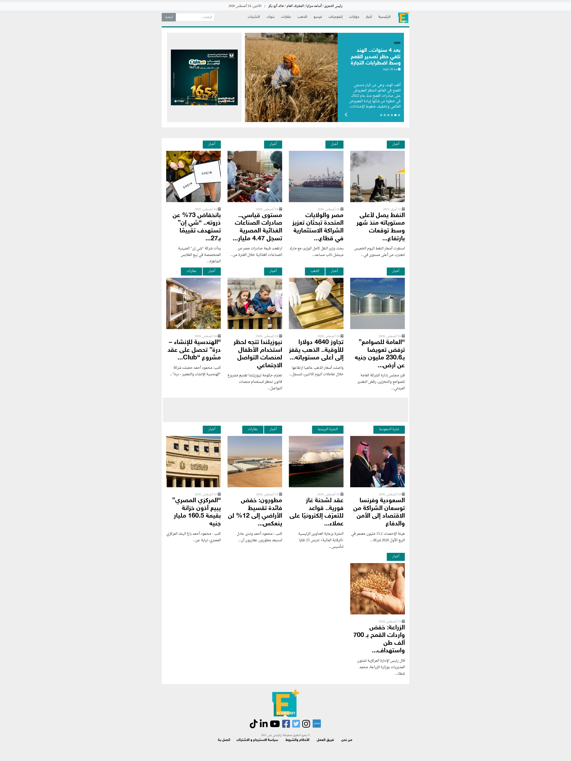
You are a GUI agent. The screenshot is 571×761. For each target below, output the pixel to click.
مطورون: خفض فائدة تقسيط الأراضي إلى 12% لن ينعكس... (255, 512)
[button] (322, 115)
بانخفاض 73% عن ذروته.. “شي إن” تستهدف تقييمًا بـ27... (197, 227)
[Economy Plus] (403, 17)
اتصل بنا (224, 740)
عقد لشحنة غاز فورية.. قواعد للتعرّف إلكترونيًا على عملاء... (316, 512)
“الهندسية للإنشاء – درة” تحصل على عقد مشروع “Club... (194, 350)
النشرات (254, 17)
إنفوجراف (336, 17)
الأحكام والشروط (297, 740)
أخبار (369, 17)
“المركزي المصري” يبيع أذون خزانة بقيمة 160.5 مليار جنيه (196, 512)
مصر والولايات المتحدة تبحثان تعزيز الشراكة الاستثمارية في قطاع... (317, 227)
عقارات (286, 17)
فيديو (318, 17)
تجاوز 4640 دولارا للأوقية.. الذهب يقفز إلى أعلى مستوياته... (316, 350)
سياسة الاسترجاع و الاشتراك (257, 740)
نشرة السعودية (389, 429)
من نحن (346, 740)
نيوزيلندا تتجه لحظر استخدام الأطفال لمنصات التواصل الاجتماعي (258, 354)
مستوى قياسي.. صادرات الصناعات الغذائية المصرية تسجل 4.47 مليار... (257, 227)
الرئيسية (385, 17)
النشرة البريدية (328, 429)
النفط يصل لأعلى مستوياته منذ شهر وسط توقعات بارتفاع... (380, 227)
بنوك (271, 17)
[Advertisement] (285, 410)
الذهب (302, 17)
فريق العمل (325, 740)
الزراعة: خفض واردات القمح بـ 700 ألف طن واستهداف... (379, 639)
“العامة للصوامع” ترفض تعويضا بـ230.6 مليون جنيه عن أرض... (380, 354)
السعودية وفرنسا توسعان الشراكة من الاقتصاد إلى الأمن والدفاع (379, 512)
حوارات (354, 17)
